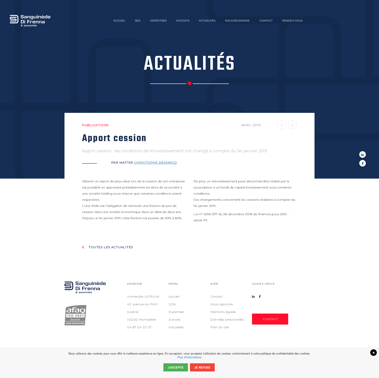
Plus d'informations (189, 357)
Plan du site (219, 327)
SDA (138, 20)
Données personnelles (227, 319)
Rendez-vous (292, 20)
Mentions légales (223, 312)
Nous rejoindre (237, 20)
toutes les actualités (110, 247)
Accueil (119, 20)
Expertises (158, 20)
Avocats (182, 20)
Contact (266, 20)
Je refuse (202, 367)
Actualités (207, 20)
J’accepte (176, 367)
